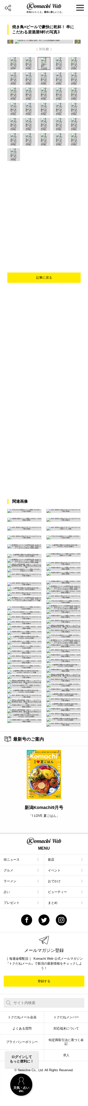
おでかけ (54, 881)
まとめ (52, 903)
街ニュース (12, 859)
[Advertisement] (44, 207)
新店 (51, 859)
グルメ (8, 870)
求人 (66, 1055)
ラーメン (10, 881)
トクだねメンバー (66, 1017)
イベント (54, 870)
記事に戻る (44, 277)
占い (7, 892)
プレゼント (12, 903)
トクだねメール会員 (22, 1017)
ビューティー (57, 892)
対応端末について (66, 1028)
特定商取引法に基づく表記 (66, 1042)
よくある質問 (22, 1028)
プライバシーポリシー (22, 1042)
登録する (44, 981)
